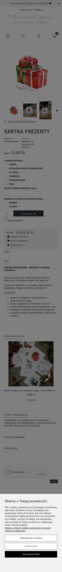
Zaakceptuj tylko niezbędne (31, 538)
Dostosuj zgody (31, 546)
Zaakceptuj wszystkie (31, 554)
